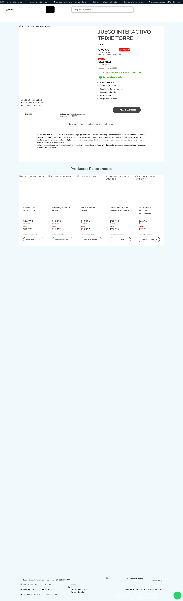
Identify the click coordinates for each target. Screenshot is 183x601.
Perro (70, 116)
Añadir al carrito (128, 109)
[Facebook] (160, 584)
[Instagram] (161, 584)
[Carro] (176, 9)
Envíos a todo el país (112, 77)
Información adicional (101, 124)
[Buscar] (164, 9)
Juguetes (81, 114)
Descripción (75, 124)
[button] (33, 239)
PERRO (74, 116)
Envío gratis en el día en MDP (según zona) (122, 72)
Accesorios (73, 114)
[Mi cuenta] (170, 9)
